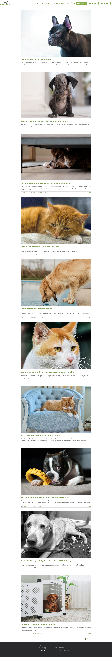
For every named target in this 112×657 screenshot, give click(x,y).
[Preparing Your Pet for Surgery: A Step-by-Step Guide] (56, 598)
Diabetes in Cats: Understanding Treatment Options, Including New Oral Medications (47, 372)
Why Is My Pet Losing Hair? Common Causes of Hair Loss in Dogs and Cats (44, 121)
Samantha (23, 633)
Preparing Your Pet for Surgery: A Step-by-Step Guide (38, 624)
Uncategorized (40, 128)
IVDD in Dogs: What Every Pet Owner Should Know (37, 59)
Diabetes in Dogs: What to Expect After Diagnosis (36, 308)
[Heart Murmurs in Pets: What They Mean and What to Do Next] (56, 409)
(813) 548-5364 (44, 653)
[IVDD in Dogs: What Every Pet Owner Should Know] (56, 33)
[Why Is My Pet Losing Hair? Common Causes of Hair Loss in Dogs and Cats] (56, 95)
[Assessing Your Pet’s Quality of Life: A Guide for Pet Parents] (56, 220)
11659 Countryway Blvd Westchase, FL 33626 (43, 647)
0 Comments (45, 128)
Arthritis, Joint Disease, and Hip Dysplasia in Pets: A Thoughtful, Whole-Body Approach (48, 561)
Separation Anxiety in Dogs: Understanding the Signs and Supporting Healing (45, 497)
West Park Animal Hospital (26, 128)
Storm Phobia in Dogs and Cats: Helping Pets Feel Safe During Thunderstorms (45, 183)
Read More (89, 128)
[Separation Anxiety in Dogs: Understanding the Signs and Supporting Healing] (56, 471)
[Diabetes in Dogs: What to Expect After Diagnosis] (56, 282)
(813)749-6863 (44, 650)
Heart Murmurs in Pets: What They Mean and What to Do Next (40, 435)
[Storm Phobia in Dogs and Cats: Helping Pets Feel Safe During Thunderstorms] (56, 157)
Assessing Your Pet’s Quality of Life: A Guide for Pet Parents (40, 246)
